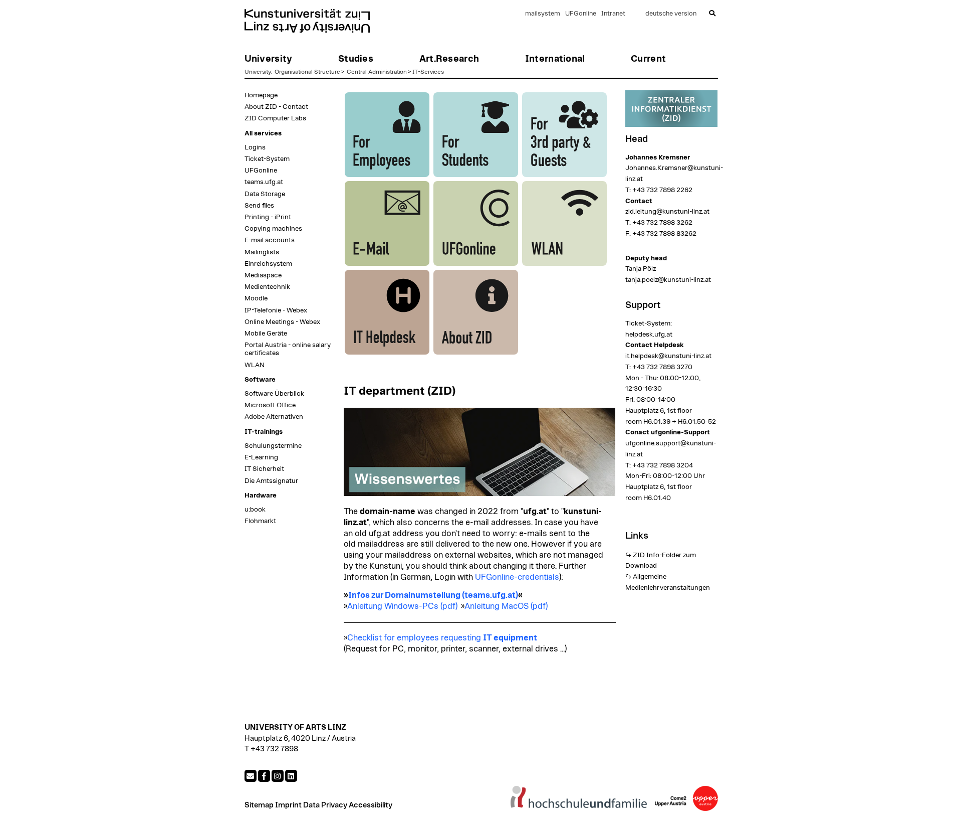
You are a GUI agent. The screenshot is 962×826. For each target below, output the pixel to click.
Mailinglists (262, 252)
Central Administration (377, 72)
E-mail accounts (270, 240)
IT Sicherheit (264, 468)
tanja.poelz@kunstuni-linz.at (668, 279)
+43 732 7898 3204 (662, 465)
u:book (255, 509)
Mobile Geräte (266, 333)
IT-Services (428, 72)
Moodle (256, 298)
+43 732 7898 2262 (662, 190)
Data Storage (265, 194)
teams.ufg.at (264, 182)
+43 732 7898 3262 (662, 222)
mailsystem (542, 14)
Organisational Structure (307, 72)
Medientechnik (267, 286)
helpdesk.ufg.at (648, 334)
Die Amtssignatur (271, 480)
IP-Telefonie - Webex (276, 310)
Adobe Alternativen (274, 416)
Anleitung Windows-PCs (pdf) (402, 606)
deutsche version (670, 14)
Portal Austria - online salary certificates (288, 349)
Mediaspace (263, 275)
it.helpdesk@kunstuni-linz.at (668, 356)
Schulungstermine (273, 445)
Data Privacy (325, 805)
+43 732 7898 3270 (662, 367)
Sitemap (259, 805)
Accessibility (370, 805)
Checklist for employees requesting (442, 638)
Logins (255, 147)
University (258, 72)
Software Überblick (274, 393)
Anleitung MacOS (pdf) (506, 606)
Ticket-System (267, 158)
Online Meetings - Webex (282, 321)
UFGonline (580, 14)
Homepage (261, 95)
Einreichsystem (268, 263)
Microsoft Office (270, 405)
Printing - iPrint (268, 217)
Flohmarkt (260, 521)
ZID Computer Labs (275, 118)
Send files (259, 205)
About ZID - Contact (276, 106)
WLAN (255, 365)
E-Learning (261, 457)
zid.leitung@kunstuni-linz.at (667, 211)
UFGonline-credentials (517, 577)
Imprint (288, 805)
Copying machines (273, 228)
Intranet (613, 14)
